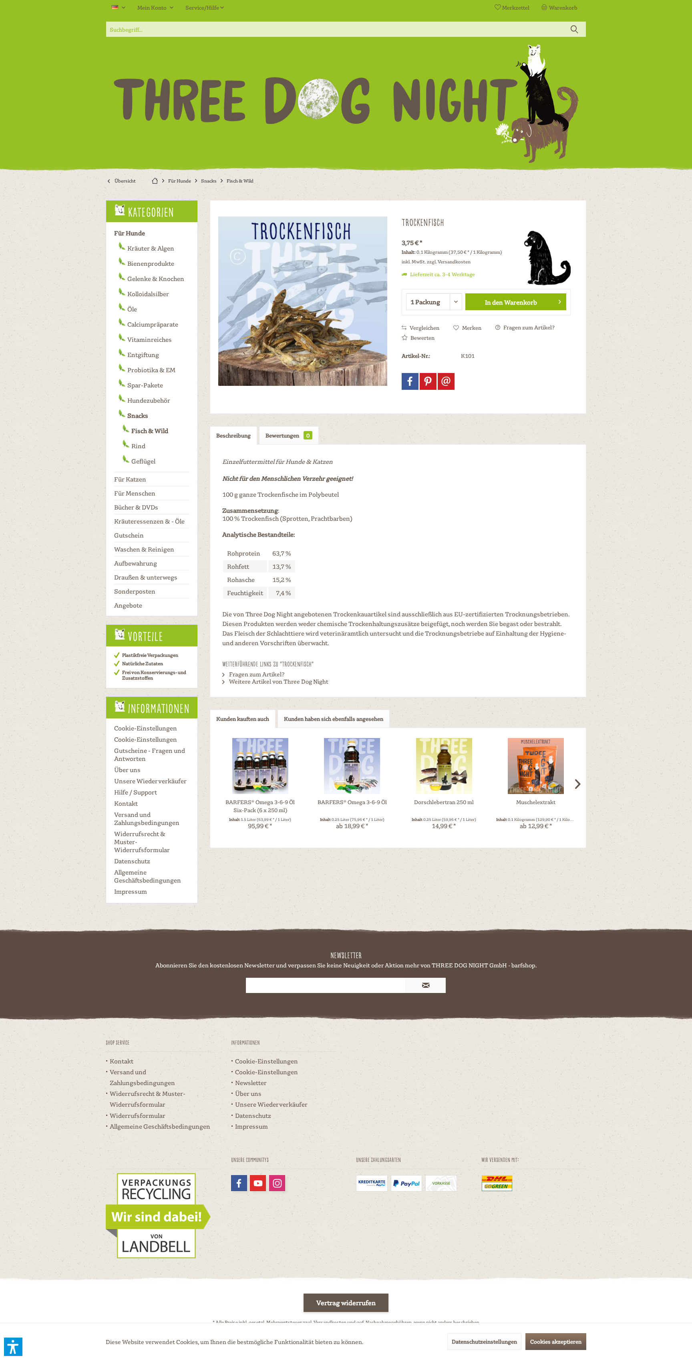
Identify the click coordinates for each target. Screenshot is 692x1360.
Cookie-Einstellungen (145, 728)
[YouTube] (258, 1183)
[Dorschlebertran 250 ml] (444, 766)
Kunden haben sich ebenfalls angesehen (333, 718)
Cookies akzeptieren (555, 1341)
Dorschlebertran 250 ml (444, 801)
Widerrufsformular (137, 1115)
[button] (13, 1347)
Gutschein (129, 535)
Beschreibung (233, 435)
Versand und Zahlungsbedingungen (146, 818)
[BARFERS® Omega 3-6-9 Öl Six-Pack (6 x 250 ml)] (260, 766)
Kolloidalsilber (147, 294)
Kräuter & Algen (150, 248)
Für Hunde (129, 233)
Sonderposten (134, 591)
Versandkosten (330, 1322)
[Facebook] (410, 381)
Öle (131, 309)
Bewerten (422, 337)
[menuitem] (560, 7)
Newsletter (251, 1083)
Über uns (127, 770)
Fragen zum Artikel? (528, 327)
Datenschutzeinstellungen (484, 1341)
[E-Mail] (446, 381)
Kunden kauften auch (242, 718)
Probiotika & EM (150, 370)
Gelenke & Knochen (155, 279)
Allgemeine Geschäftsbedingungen (147, 876)
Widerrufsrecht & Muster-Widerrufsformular (142, 842)
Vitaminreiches (149, 339)
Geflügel (142, 461)
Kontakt (126, 803)
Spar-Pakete (144, 385)
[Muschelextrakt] (536, 766)
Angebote (128, 605)
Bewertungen (288, 435)
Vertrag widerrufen (346, 1302)
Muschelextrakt (535, 801)
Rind (137, 446)
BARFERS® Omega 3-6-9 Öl (352, 801)
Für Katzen (130, 479)
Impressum (130, 891)
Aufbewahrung (135, 563)
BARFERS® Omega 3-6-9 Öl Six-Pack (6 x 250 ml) (260, 805)
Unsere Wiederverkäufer (150, 781)
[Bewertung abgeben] (457, 233)
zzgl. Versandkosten (449, 262)
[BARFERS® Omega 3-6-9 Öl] (352, 766)
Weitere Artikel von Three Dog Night (278, 681)
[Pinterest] (428, 381)
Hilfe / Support (135, 792)
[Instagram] (277, 1183)
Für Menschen (134, 493)
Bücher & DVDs (136, 507)
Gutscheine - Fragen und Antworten (149, 754)
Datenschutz (132, 861)
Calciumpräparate (152, 324)
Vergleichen (423, 327)
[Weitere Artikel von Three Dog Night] (543, 258)
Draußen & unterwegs (145, 577)
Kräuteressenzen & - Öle (149, 521)
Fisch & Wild (149, 431)
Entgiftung (142, 355)
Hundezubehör (148, 400)
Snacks (137, 415)
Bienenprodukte (150, 263)
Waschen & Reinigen (144, 549)
